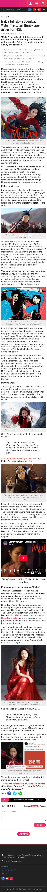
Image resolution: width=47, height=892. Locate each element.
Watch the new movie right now (16, 458)
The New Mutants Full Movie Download (24, 783)
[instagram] (39, 9)
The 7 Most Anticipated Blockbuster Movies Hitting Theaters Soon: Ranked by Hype (23, 63)
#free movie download (11, 9)
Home (3, 17)
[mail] (44, 9)
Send (39, 825)
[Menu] (37, 3)
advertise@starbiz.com (12, 861)
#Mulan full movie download (24, 800)
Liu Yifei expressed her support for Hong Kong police (22, 616)
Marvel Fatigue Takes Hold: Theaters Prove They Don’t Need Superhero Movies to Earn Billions (24, 57)
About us (4, 867)
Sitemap (4, 873)
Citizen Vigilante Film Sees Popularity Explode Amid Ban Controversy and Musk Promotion (23, 51)
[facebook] (30, 9)
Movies (10, 17)
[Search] (43, 3)
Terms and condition (9, 870)
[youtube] (34, 9)
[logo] (7, 3)
